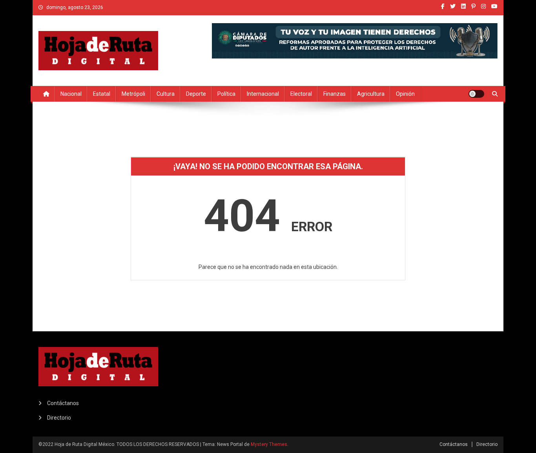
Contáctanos (63, 403)
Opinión (405, 94)
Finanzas (334, 94)
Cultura (166, 94)
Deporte (196, 94)
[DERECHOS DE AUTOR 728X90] (355, 40)
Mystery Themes (269, 444)
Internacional (263, 94)
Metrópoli (133, 94)
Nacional (71, 94)
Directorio (59, 418)
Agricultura (371, 94)
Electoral (301, 94)
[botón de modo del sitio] (476, 94)
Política (226, 94)
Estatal (101, 94)
